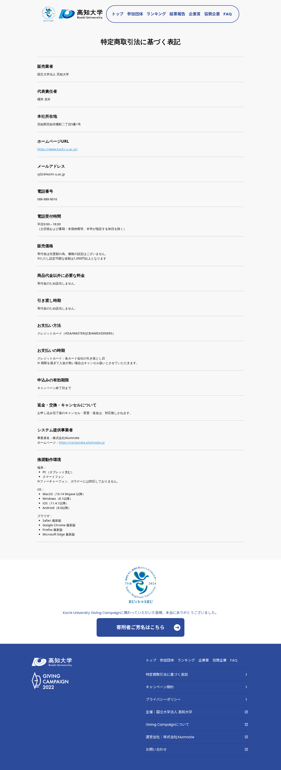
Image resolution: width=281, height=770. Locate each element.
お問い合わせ (156, 749)
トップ (118, 14)
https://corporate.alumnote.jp (82, 442)
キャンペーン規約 (160, 687)
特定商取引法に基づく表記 (167, 674)
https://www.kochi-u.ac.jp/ (57, 149)
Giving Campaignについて (167, 724)
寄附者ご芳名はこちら (140, 627)
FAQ (227, 14)
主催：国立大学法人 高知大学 (169, 712)
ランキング (156, 14)
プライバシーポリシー (163, 699)
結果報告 (177, 14)
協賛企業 (212, 14)
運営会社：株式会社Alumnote (170, 737)
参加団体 (135, 14)
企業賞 (195, 14)
